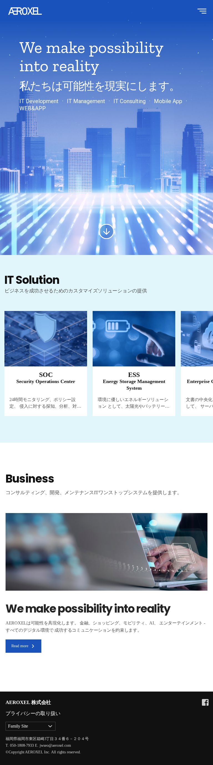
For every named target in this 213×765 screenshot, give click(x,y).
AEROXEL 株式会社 (28, 702)
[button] (188, 300)
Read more (19, 646)
